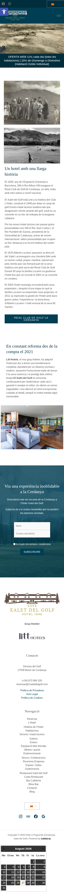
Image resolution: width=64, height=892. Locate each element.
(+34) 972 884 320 (32, 680)
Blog (32, 791)
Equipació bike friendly (33, 746)
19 (18, 877)
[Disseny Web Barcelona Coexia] (45, 838)
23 (43, 877)
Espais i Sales (33, 765)
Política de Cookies (32, 697)
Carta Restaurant (33, 777)
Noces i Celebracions (34, 757)
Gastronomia (32, 769)
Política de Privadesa (32, 690)
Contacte (32, 788)
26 (18, 883)
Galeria (34, 738)
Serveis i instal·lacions (32, 734)
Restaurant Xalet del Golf (33, 773)
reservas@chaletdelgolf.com (32, 684)
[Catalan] (32, 806)
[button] (4, 12)
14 (28, 872)
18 (12, 877)
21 (28, 877)
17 (4, 877)
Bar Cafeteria (33, 780)
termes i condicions (40, 544)
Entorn (33, 742)
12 (18, 872)
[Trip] (28, 816)
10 (4, 872)
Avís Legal (32, 694)
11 (12, 872)
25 (12, 883)
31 (4, 888)
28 (28, 883)
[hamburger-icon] (58, 15)
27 (23, 883)
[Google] (43, 816)
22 (33, 877)
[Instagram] (21, 816)
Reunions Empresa (33, 761)
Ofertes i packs (32, 749)
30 (43, 883)
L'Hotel (32, 722)
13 (23, 872)
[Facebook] (36, 816)
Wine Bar (33, 784)
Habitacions (32, 730)
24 (4, 883)
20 (23, 877)
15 (33, 872)
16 (43, 872)
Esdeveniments (32, 753)
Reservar (32, 719)
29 (33, 883)
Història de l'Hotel (33, 727)
